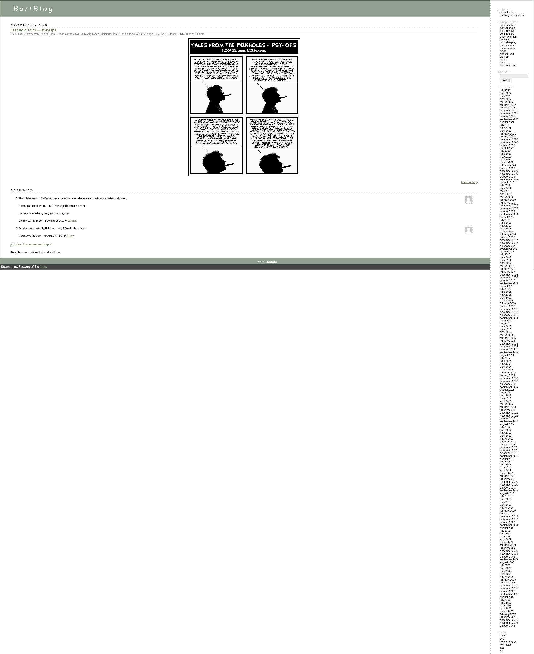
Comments (508, 641)
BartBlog (33, 8)
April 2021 (505, 130)
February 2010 (508, 510)
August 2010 (507, 493)
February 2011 (508, 476)
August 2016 (507, 286)
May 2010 (505, 502)
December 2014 (509, 343)
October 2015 (507, 315)
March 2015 (507, 335)
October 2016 (507, 280)
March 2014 (507, 369)
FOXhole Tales (126, 34)
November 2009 (509, 519)
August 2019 (507, 182)
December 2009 (509, 516)
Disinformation (108, 34)
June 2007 (505, 602)
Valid (506, 644)
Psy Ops (159, 34)
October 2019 (507, 176)
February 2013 (508, 407)
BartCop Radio (507, 27)
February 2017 (508, 268)
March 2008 (507, 576)
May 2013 (505, 398)
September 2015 (509, 317)
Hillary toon (506, 39)
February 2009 (508, 545)
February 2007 (508, 614)
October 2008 (507, 556)
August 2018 (507, 217)
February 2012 (508, 441)
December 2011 (509, 447)
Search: (504, 72)
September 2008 (509, 559)
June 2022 (505, 93)
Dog (43, 266)
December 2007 (509, 585)
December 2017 (509, 240)
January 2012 (507, 444)
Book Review (507, 30)
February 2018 (508, 234)
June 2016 (505, 291)
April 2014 (505, 366)
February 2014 (508, 372)
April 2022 (505, 99)
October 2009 (507, 522)
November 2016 (509, 277)
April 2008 (505, 573)
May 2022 (505, 96)
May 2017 (505, 260)
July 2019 (505, 185)
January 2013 (507, 409)
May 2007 (505, 605)
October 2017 (507, 245)
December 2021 (509, 110)
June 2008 (505, 568)
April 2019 (505, 194)
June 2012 (505, 430)
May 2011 (505, 467)
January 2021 (507, 136)
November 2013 (509, 381)
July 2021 (505, 124)
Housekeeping (508, 42)
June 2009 (505, 533)
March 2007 (507, 611)
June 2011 (505, 464)
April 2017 (505, 263)
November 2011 (509, 450)
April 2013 (505, 401)
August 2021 (507, 122)
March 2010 (507, 507)
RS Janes (170, 34)
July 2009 (505, 530)
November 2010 (509, 484)
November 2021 (509, 113)
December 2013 (509, 378)
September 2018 (509, 214)
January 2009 (507, 548)
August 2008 (507, 562)
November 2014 (509, 346)
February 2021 (508, 133)
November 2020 (509, 142)
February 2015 (508, 337)
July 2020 (505, 150)
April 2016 (505, 297)
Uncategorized (508, 65)
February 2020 (508, 165)
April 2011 (505, 470)
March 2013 (507, 404)
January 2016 (507, 306)
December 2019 (509, 171)
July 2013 (505, 392)
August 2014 (507, 355)
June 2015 (505, 326)
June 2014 (505, 360)
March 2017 (507, 266)
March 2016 (507, 300)
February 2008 (508, 579)
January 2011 (507, 479)
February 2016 (508, 303)
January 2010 (507, 513)
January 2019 (507, 202)
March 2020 (507, 162)
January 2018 (507, 237)
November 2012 (509, 415)
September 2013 (509, 387)
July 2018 (505, 219)
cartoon (69, 34)
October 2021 (507, 116)
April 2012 (505, 435)
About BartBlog (508, 12)
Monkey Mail (507, 45)
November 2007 (509, 588)
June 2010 (505, 499)
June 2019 (505, 188)
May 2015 (505, 329)
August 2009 (507, 528)
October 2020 (507, 145)
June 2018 (505, 222)
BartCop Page (507, 25)
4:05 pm (70, 235)
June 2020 (505, 153)
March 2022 (507, 102)
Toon (52, 34)
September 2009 (509, 525)
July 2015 (505, 323)
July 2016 (505, 289)
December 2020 (509, 139)
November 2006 (509, 622)
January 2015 (507, 340)
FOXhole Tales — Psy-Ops (33, 30)
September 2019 (509, 179)
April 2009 (505, 539)
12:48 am (71, 220)
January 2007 (507, 617)
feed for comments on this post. (31, 244)
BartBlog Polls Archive (512, 15)
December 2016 (509, 274)
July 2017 (505, 254)
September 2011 (509, 456)
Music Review (507, 48)
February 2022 (508, 104)
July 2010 (505, 496)
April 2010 (505, 504)
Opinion (44, 34)
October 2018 (507, 211)
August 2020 (507, 147)
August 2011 (507, 458)
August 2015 (507, 320)
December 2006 (509, 620)
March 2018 (507, 231)
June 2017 (505, 257)
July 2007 (505, 600)
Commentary (32, 34)
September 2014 (509, 352)
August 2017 (507, 251)
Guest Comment (508, 36)
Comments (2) (469, 182)
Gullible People (145, 34)
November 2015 (509, 312)
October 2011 (507, 453)
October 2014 (507, 349)
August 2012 (507, 424)
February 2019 (508, 199)
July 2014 (505, 358)
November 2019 (509, 174)
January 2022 (507, 107)
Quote (503, 59)
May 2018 (505, 225)
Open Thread (507, 54)
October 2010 (507, 487)
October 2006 (507, 625)
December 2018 (509, 205)
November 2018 (509, 208)
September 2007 (509, 594)
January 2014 (507, 375)
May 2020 (505, 156)
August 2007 (507, 597)
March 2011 (506, 473)
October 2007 (507, 591)
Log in (503, 635)
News (503, 51)
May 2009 (505, 536)
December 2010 (509, 481)
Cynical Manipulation (87, 34)
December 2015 (509, 309)
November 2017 (509, 243)
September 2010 (509, 490)
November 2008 (509, 553)
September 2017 (509, 248)
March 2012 (507, 438)
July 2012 (505, 427)
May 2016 (505, 294)
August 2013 (507, 389)
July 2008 (505, 565)
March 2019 (507, 196)
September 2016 (509, 283)
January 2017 (507, 271)
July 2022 (505, 90)
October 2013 (507, 384)
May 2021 (505, 127)
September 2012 (509, 421)
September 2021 (509, 119)
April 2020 (505, 159)
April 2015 (505, 332)
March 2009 (507, 542)
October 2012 (507, 418)
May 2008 (505, 571)
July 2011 (505, 461)
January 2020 (507, 168)
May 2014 (505, 363)
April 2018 (505, 228)
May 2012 (505, 432)
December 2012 (509, 412)
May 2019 (505, 191)
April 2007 (505, 608)
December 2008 (509, 550)
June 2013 (505, 395)
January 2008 (507, 582)
